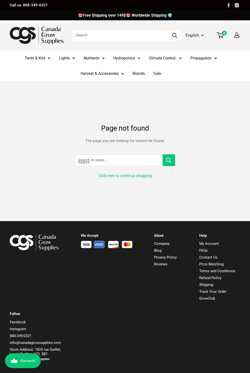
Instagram (18, 329)
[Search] (174, 35)
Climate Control (163, 58)
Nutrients (91, 58)
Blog (157, 250)
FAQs (203, 250)
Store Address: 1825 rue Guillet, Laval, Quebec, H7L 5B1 (35, 351)
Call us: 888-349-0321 (29, 5)
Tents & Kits (35, 58)
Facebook (18, 322)
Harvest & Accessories (100, 73)
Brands (139, 73)
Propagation (201, 58)
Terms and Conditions (217, 271)
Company (161, 243)
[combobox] (120, 35)
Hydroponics (124, 58)
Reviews (160, 264)
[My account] (236, 35)
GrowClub (207, 298)
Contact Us (208, 257)
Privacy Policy (165, 257)
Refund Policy (210, 278)
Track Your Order (213, 291)
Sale (157, 73)
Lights (64, 58)
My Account (209, 243)
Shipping (206, 285)
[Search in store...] (169, 160)
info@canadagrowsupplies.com (35, 342)
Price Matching (211, 264)
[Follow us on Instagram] (236, 5)
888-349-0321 (20, 336)
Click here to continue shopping (125, 175)
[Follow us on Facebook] (228, 5)
